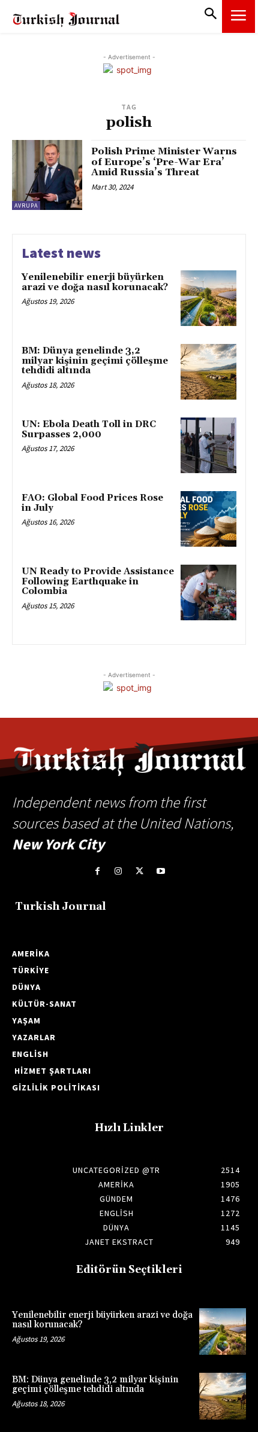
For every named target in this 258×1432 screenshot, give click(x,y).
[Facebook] (97, 871)
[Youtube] (160, 871)
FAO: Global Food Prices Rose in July (92, 503)
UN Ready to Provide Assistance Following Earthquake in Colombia (98, 581)
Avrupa (26, 205)
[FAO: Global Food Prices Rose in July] (208, 519)
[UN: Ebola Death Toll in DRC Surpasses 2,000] (208, 445)
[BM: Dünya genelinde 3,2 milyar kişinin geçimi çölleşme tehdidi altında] (208, 372)
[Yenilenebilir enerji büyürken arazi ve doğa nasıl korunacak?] (208, 298)
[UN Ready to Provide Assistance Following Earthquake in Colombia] (208, 592)
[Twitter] (139, 871)
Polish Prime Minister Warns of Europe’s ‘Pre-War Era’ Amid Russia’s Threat (164, 161)
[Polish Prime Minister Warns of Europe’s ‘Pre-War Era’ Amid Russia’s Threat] (47, 175)
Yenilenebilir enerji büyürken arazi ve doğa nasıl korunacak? (95, 282)
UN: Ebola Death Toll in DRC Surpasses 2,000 (89, 429)
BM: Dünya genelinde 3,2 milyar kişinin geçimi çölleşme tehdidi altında (95, 360)
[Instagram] (118, 871)
